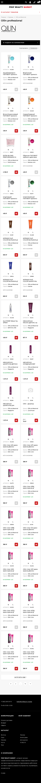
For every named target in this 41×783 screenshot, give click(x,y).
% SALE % (23, 742)
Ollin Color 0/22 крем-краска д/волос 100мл (8, 488)
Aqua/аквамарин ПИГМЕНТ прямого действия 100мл (10, 74)
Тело (2, 745)
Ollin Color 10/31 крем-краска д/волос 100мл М (28, 653)
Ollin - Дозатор (28, 404)
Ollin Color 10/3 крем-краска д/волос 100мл (8, 653)
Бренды (10, 17)
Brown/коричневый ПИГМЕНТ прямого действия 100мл (10, 115)
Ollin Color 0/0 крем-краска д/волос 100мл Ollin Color (10, 446)
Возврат (3, 723)
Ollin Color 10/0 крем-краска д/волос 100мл (8, 570)
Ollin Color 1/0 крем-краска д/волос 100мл (30, 529)
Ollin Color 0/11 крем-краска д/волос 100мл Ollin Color (30, 446)
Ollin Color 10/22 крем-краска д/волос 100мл (8, 612)
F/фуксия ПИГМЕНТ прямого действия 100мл (30, 157)
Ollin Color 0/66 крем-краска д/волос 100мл (28, 488)
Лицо (2, 737)
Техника (22, 735)
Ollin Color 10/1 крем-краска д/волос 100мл (30, 570)
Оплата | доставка (6, 720)
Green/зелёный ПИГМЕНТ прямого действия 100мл (30, 198)
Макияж (3, 740)
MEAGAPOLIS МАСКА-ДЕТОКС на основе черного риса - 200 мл (30, 323)
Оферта (3, 725)
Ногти (3, 742)
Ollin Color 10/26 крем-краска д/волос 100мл (29, 612)
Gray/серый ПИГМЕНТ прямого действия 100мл (10, 198)
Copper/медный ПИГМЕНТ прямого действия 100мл (30, 115)
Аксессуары (24, 737)
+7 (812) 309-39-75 (6, 701)
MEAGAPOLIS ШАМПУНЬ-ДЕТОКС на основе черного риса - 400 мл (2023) (10, 365)
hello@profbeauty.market (24, 701)
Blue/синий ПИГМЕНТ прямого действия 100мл (30, 74)
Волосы (3, 735)
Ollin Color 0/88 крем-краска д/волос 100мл (8, 529)
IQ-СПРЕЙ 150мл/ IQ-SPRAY (10, 322)
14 (25, 683)
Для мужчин (24, 740)
